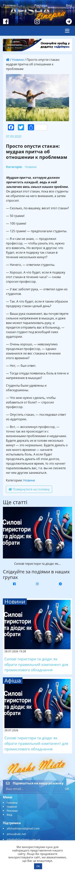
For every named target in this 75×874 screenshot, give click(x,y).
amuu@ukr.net (16, 834)
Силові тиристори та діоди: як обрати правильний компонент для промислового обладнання (36, 664)
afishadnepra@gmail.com (23, 828)
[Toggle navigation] (67, 30)
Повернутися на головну (31, 489)
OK (67, 789)
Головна (9, 5)
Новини (18, 60)
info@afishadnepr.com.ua (23, 839)
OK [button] (38, 866)
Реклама (40, 5)
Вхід (69, 5)
